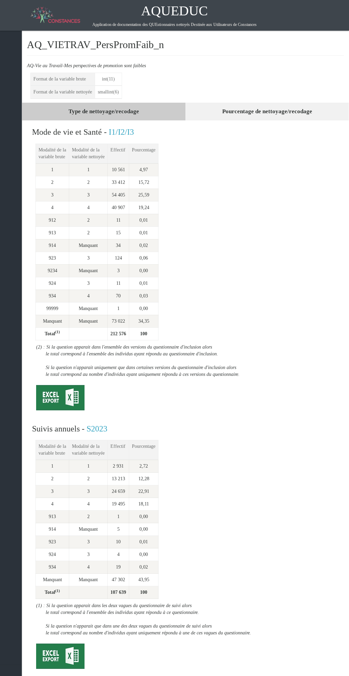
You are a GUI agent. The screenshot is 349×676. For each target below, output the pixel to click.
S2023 (97, 428)
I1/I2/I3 (121, 132)
